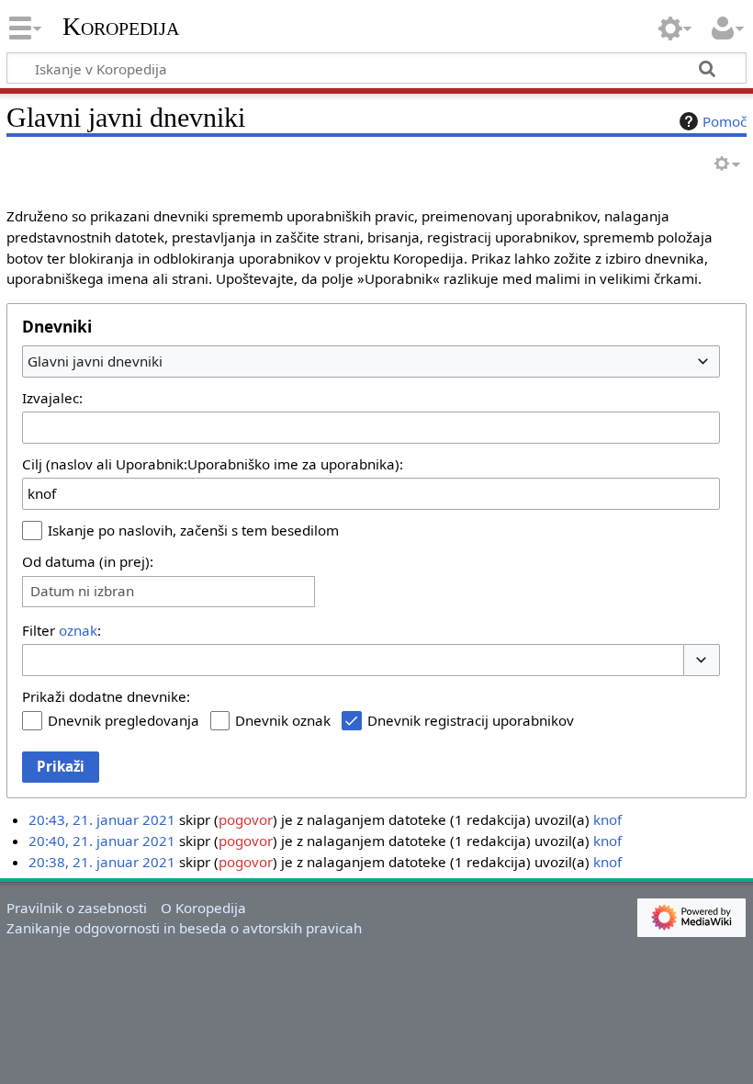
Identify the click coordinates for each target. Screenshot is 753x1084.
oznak (78, 630)
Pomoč (724, 121)
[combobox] (371, 361)
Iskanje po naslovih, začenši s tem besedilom (193, 530)
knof (607, 819)
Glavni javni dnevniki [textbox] (95, 361)
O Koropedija (203, 907)
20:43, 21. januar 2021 (101, 819)
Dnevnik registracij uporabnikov (470, 720)
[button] (701, 660)
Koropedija (120, 27)
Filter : (61, 630)
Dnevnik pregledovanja (123, 720)
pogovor (246, 819)
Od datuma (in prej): (87, 561)
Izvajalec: (52, 398)
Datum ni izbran (82, 591)
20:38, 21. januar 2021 (101, 862)
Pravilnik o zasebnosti (76, 907)
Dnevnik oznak (283, 720)
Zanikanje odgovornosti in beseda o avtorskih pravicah (184, 928)
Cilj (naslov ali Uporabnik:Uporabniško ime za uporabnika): (212, 464)
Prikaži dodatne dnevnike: (106, 696)
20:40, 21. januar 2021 (101, 840)
